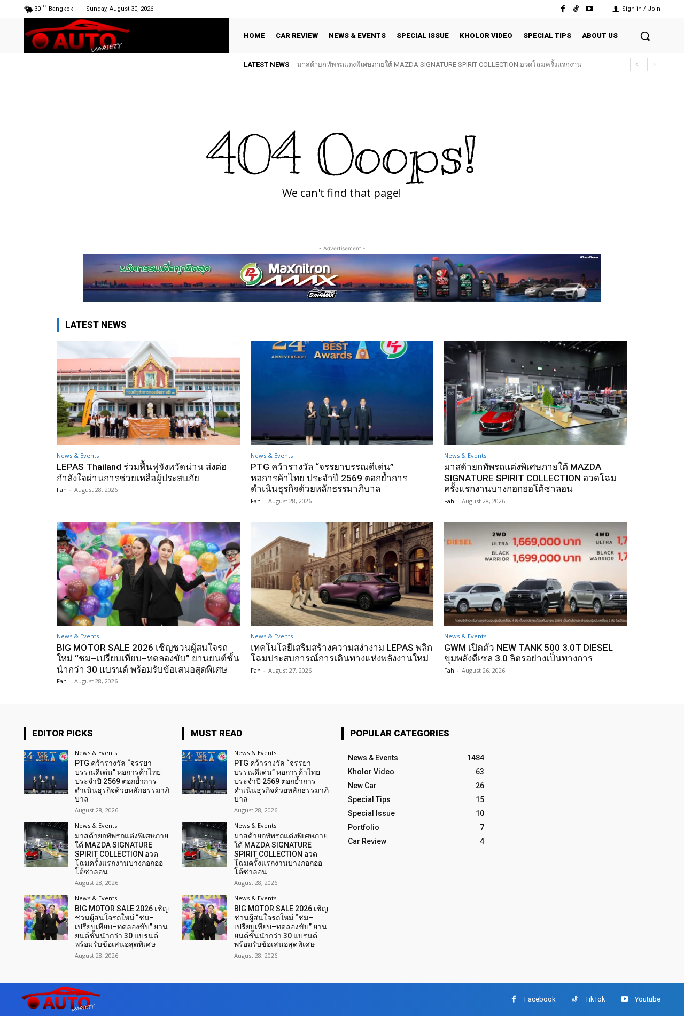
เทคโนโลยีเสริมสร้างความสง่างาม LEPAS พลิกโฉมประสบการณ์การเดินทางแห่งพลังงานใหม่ (341, 653)
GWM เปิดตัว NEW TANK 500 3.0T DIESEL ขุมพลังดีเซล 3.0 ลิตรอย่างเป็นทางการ (528, 653)
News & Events (78, 455)
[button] (644, 35)
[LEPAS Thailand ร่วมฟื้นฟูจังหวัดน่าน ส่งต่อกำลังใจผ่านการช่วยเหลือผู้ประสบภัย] (148, 393)
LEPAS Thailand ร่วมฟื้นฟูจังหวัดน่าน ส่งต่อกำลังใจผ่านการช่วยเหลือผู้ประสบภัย (142, 472)
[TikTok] (576, 9)
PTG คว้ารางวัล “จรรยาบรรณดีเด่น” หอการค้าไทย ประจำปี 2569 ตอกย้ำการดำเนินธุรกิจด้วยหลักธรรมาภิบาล (329, 477)
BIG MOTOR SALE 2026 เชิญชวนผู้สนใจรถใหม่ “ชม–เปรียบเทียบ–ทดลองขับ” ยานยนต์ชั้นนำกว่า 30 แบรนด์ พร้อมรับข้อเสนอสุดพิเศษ (148, 658)
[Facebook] (562, 9)
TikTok (595, 999)
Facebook (540, 999)
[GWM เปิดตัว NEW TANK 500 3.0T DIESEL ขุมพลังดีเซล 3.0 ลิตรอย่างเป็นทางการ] (535, 574)
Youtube (647, 999)
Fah (62, 490)
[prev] (636, 64)
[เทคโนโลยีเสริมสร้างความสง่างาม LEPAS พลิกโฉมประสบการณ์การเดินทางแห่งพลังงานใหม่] (342, 574)
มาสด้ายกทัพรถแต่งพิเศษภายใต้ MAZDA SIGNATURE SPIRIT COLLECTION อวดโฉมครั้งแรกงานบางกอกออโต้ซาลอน (530, 477)
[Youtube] (589, 9)
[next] (653, 64)
